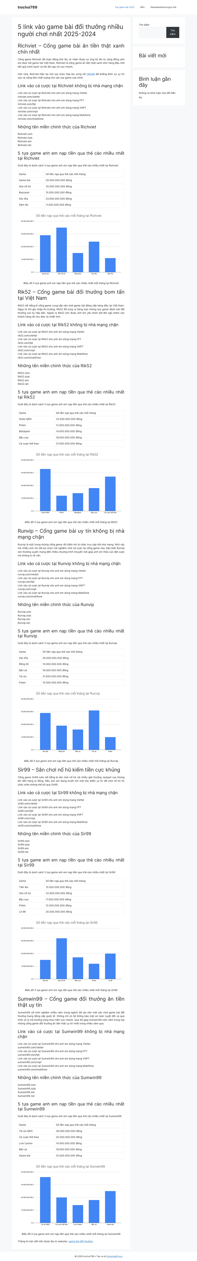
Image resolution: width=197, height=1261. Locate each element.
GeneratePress (114, 1256)
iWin (142, 7)
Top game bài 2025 (124, 7)
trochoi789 (27, 7)
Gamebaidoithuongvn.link (163, 7)
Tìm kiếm (144, 24)
